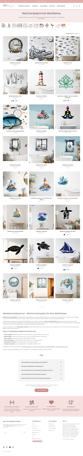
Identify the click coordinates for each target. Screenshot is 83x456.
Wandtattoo (35, 6)
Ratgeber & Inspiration (36, 438)
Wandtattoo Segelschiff (67, 265)
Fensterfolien (51, 424)
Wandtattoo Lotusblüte (41, 131)
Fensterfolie (51, 6)
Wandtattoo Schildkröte (15, 265)
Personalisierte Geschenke (24, 6)
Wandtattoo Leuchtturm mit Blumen (15, 231)
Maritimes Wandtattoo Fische (15, 96)
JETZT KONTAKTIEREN (41, 390)
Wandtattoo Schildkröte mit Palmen (68, 231)
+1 (70, 234)
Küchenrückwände (61, 6)
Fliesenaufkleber (44, 6)
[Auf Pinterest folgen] (7, 447)
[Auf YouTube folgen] (10, 447)
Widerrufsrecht (35, 432)
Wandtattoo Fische (68, 62)
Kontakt (33, 434)
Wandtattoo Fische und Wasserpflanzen (15, 131)
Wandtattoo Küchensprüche (62, 346)
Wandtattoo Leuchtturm (15, 62)
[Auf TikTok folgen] (13, 447)
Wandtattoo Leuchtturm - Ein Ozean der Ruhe (68, 198)
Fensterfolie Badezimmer (27, 346)
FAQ (33, 436)
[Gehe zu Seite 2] (44, 307)
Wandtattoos (51, 430)
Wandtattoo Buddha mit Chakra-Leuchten (68, 131)
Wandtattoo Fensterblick (15, 165)
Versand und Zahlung (36, 430)
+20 (18, 100)
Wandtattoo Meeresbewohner (41, 62)
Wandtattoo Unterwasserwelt (39, 346)
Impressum (34, 426)
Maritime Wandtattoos (50, 346)
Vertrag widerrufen (37, 441)
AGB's (33, 424)
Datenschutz (34, 428)
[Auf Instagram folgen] (4, 447)
